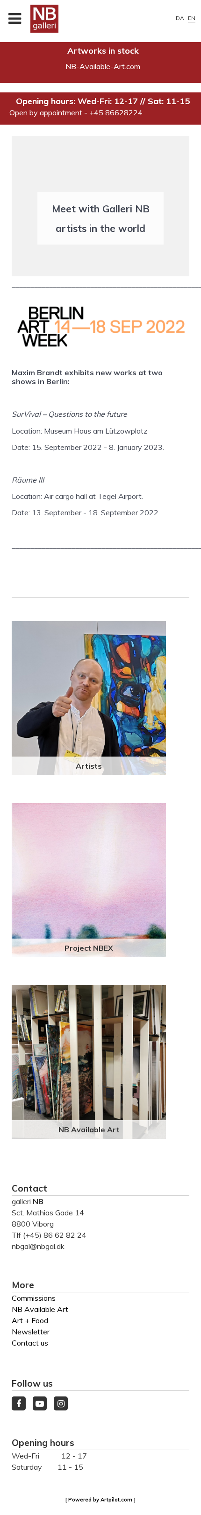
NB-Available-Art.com (102, 66)
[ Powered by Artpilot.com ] (100, 1499)
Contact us (30, 1342)
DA (181, 17)
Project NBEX (89, 948)
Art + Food (30, 1320)
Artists (89, 766)
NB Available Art (89, 1129)
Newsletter (31, 1331)
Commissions (34, 1298)
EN (191, 17)
